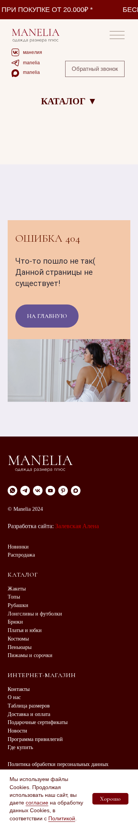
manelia (31, 62)
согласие (37, 803)
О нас (14, 697)
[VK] (38, 490)
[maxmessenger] (75, 490)
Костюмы (18, 639)
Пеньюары (19, 647)
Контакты (19, 689)
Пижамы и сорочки (30, 655)
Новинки (18, 547)
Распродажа (21, 555)
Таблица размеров (29, 706)
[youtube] (50, 490)
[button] (95, 69)
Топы (14, 597)
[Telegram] (25, 490)
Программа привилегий (35, 739)
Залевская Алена (77, 526)
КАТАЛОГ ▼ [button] (69, 101)
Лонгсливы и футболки (35, 614)
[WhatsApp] (12, 490)
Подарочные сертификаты (37, 722)
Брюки (15, 622)
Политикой (61, 818)
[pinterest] (63, 490)
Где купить (20, 747)
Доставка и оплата (29, 714)
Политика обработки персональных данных (58, 764)
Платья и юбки (25, 630)
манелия (32, 52)
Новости (17, 731)
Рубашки (18, 605)
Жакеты (17, 589)
